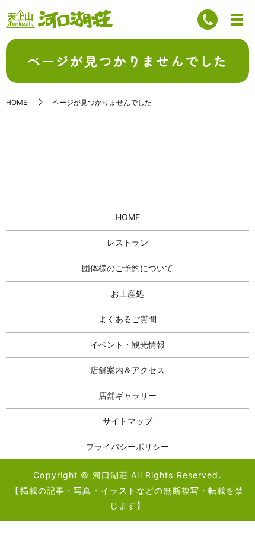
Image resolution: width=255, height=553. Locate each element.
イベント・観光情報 (127, 344)
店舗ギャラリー (127, 395)
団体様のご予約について (127, 268)
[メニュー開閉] (237, 20)
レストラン (127, 242)
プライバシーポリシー (127, 446)
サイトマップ (127, 421)
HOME (16, 102)
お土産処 (127, 293)
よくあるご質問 (127, 319)
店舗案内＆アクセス (127, 370)
